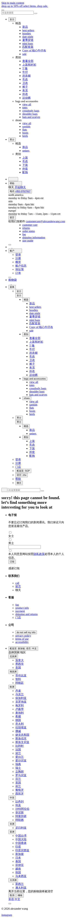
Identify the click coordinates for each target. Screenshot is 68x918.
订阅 (12, 561)
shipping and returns (26, 614)
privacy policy (23, 635)
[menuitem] (29, 224)
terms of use (22, 638)
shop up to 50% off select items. (24, 6)
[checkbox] (37, 532)
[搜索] (13, 179)
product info (22, 607)
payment (20, 611)
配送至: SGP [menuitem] (23, 471)
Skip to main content (12, 2)
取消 (12, 895)
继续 (20, 895)
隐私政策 (39, 553)
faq (17, 604)
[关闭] (2, 10)
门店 (18, 617)
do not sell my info (26, 632)
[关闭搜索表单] (35, 13)
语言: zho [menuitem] (21, 475)
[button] (19, 295)
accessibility (22, 642)
